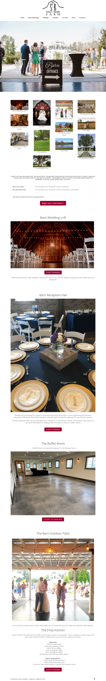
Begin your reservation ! (53, 203)
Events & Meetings (33, 18)
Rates (73, 18)
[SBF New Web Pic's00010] (53, 411)
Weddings (45, 18)
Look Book (55, 18)
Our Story (65, 18)
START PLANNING (53, 272)
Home (22, 18)
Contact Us (82, 18)
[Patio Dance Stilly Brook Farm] (53, 622)
